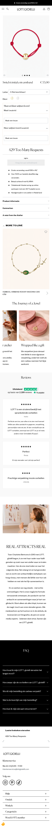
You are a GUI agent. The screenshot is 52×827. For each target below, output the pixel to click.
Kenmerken (8, 208)
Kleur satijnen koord (12, 128)
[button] (26, 110)
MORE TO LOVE (14, 226)
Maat (6, 110)
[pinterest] (12, 783)
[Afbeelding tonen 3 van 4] (27, 75)
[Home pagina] (26, 9)
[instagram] (6, 783)
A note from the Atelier (13, 215)
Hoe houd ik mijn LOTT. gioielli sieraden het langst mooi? (22, 672)
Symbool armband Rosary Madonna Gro (21, 292)
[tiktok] (19, 783)
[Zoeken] (8, 9)
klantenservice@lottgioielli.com (16, 769)
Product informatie (11, 201)
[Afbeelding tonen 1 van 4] (22, 75)
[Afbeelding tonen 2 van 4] (24, 75)
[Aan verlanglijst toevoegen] (46, 232)
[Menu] (3, 9)
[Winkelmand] (49, 9)
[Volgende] (47, 75)
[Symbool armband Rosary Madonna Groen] (26, 259)
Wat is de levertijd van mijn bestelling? (20, 700)
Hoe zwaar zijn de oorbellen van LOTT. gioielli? (24, 682)
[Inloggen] (44, 9)
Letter (6, 91)
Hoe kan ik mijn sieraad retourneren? (20, 708)
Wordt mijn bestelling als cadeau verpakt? (22, 691)
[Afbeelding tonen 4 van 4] (29, 75)
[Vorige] (5, 75)
